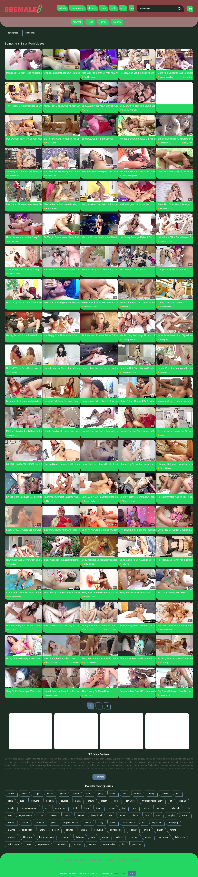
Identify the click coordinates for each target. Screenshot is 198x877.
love (135, 808)
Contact (122, 860)
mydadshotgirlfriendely (152, 801)
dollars (185, 815)
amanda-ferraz (90, 307)
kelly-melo (126, 564)
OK (131, 873)
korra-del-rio (13, 176)
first (178, 793)
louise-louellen (166, 77)
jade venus (60, 808)
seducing (98, 830)
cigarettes (156, 822)
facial (87, 808)
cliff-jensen (73, 663)
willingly (62, 8)
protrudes (136, 844)
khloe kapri (27, 830)
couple (37, 793)
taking (146, 808)
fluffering (80, 837)
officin (10, 801)
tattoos (81, 815)
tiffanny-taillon (90, 501)
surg (132, 8)
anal (93, 837)
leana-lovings (52, 695)
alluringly (176, 808)
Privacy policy (96, 860)
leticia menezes (46, 837)
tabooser (40, 822)
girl (46, 808)
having (173, 830)
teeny (98, 808)
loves (88, 793)
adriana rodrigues (30, 808)
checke (137, 793)
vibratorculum (77, 8)
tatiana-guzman (91, 597)
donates (69, 830)
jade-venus (13, 435)
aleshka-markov (128, 501)
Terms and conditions (75, 860)
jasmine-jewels (166, 209)
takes (113, 822)
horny (122, 815)
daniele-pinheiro (129, 372)
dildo (125, 793)
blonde (135, 815)
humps (112, 808)
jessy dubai (96, 815)
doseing (92, 8)
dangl (103, 8)
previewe (65, 837)
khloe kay (27, 837)
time (41, 815)
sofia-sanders (89, 564)
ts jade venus (25, 815)
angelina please (70, 822)
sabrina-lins (51, 176)
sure (22, 801)
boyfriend (12, 837)
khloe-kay (126, 307)
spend (67, 815)
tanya (28, 844)
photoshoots (116, 830)
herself (55, 830)
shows (91, 801)
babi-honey (88, 695)
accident (77, 844)
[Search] (179, 9)
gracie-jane (51, 143)
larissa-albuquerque (129, 176)
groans (25, 822)
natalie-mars (165, 435)
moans (88, 822)
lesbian (182, 801)
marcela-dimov (14, 597)
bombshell (30, 33)
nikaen (105, 837)
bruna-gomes (165, 307)
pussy (63, 793)
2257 (111, 860)
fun (143, 822)
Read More (99, 777)
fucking (151, 793)
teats (113, 8)
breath (104, 801)
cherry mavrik (129, 822)
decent (148, 837)
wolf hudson (13, 844)
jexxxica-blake (166, 630)
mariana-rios (111, 630)
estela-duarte (89, 630)
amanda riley (109, 844)
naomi (42, 830)
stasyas (11, 830)
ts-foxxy (163, 372)
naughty (171, 815)
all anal (84, 830)
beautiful (35, 801)
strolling (165, 793)
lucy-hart (188, 143)
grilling (147, 830)
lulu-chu (188, 77)
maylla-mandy (51, 501)
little (147, 815)
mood (113, 793)
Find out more (119, 873)
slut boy (92, 844)
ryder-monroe (165, 468)
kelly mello (180, 837)
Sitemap (135, 860)
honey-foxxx (51, 209)
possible (160, 808)
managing (173, 822)
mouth (50, 793)
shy (188, 808)
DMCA (56, 860)
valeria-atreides (90, 663)
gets (158, 815)
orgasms (134, 837)
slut (110, 815)
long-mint (12, 630)
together (133, 830)
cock (116, 801)
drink (75, 808)
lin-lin (87, 110)
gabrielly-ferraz (128, 340)
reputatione (43, 844)
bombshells (13, 33)
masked (53, 815)
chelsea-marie (166, 242)
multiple (119, 837)
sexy (10, 815)
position (50, 801)
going (100, 793)
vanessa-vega (165, 143)
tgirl (124, 808)
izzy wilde (130, 801)
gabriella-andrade (129, 110)
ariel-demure (89, 77)
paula (77, 801)
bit (171, 801)
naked (76, 793)
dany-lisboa (165, 695)
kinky (101, 822)
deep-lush (12, 564)
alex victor (163, 837)
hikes (24, 793)
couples (64, 801)
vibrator (11, 822)
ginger (160, 830)
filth (123, 844)
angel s (11, 808)
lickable (11, 793)
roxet (123, 8)
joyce (53, 822)
